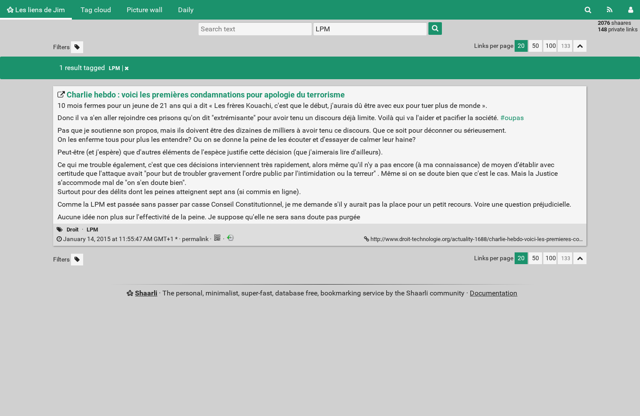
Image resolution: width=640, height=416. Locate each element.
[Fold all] (579, 46)
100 (551, 46)
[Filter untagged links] (77, 47)
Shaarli (146, 293)
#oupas (512, 118)
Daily (186, 10)
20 (521, 46)
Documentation (493, 293)
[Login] (630, 10)
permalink (136, 239)
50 (535, 46)
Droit (72, 229)
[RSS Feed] (610, 10)
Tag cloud (96, 10)
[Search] (588, 10)
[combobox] (370, 28)
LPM (114, 68)
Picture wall (144, 10)
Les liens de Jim (39, 10)
